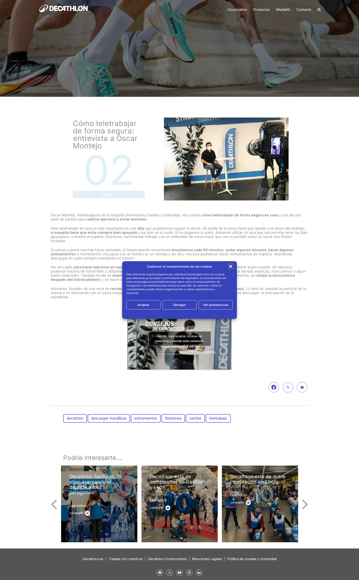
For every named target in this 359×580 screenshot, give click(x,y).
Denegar (179, 305)
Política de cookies (157, 313)
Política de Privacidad (184, 313)
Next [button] (305, 504)
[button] (231, 266)
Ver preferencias (215, 305)
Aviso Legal (206, 313)
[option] (99, 504)
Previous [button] (54, 504)
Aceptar (143, 305)
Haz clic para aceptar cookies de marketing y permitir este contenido (179, 338)
